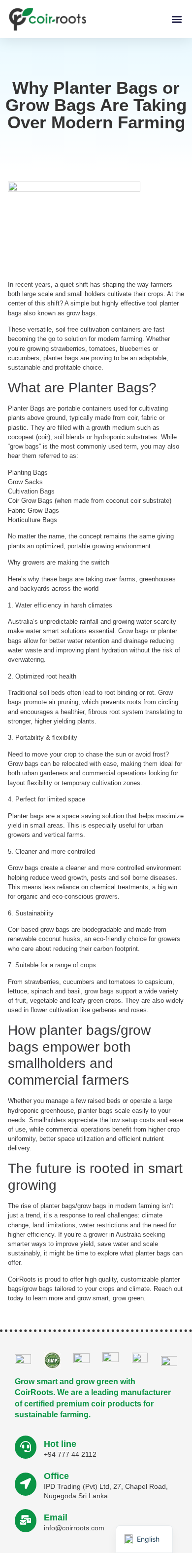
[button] (176, 19)
